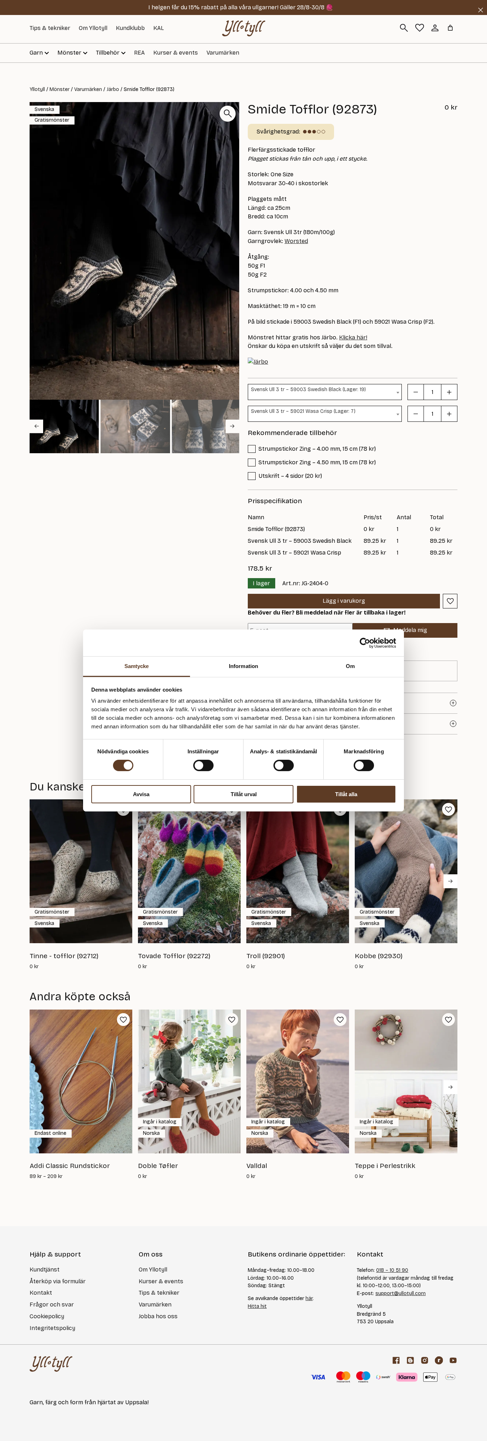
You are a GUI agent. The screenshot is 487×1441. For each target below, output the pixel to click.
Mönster (60, 89)
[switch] (203, 765)
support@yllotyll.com (400, 1293)
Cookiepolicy (47, 1316)
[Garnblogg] (410, 1360)
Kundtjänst (45, 1269)
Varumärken (222, 52)
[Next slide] (232, 426)
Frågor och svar (52, 1304)
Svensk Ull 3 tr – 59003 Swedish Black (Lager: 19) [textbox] (308, 389)
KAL (158, 28)
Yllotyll (37, 89)
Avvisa (141, 794)
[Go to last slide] (36, 426)
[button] (64, 426)
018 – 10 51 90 (392, 1270)
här (309, 1298)
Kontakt (41, 1292)
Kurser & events (175, 52)
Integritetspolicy (52, 1328)
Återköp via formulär (58, 1281)
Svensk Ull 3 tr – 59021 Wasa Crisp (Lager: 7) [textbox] (303, 411)
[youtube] (453, 1360)
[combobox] (325, 392)
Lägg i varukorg (344, 600)
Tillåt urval (244, 794)
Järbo (113, 89)
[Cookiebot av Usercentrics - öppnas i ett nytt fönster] (365, 642)
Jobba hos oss (158, 1316)
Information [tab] (243, 666)
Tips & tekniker (50, 28)
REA (139, 52)
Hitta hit (257, 1306)
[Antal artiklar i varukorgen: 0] (450, 28)
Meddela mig (410, 630)
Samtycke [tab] (136, 666)
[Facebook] (396, 1360)
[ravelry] (439, 1360)
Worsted (296, 241)
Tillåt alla (346, 794)
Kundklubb (130, 28)
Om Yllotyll (93, 28)
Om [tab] (350, 666)
